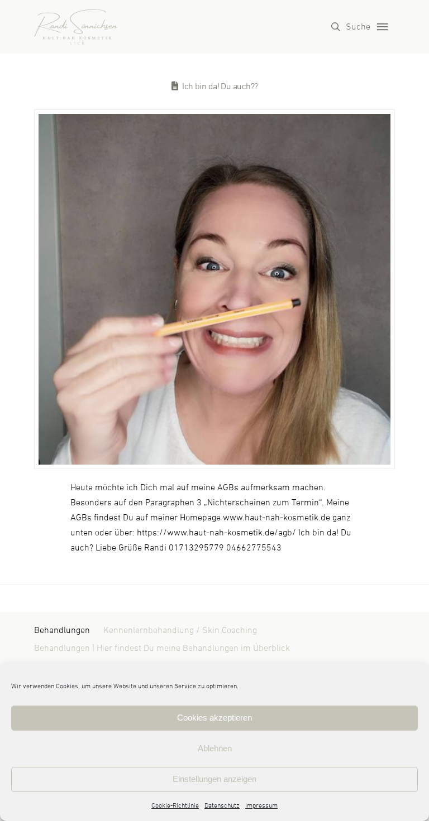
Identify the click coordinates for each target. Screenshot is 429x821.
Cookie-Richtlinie (175, 806)
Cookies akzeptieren (214, 717)
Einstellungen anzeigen (214, 779)
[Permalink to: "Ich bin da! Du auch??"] (214, 289)
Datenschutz (222, 806)
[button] (350, 26)
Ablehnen (215, 748)
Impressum (261, 806)
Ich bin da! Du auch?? (220, 86)
